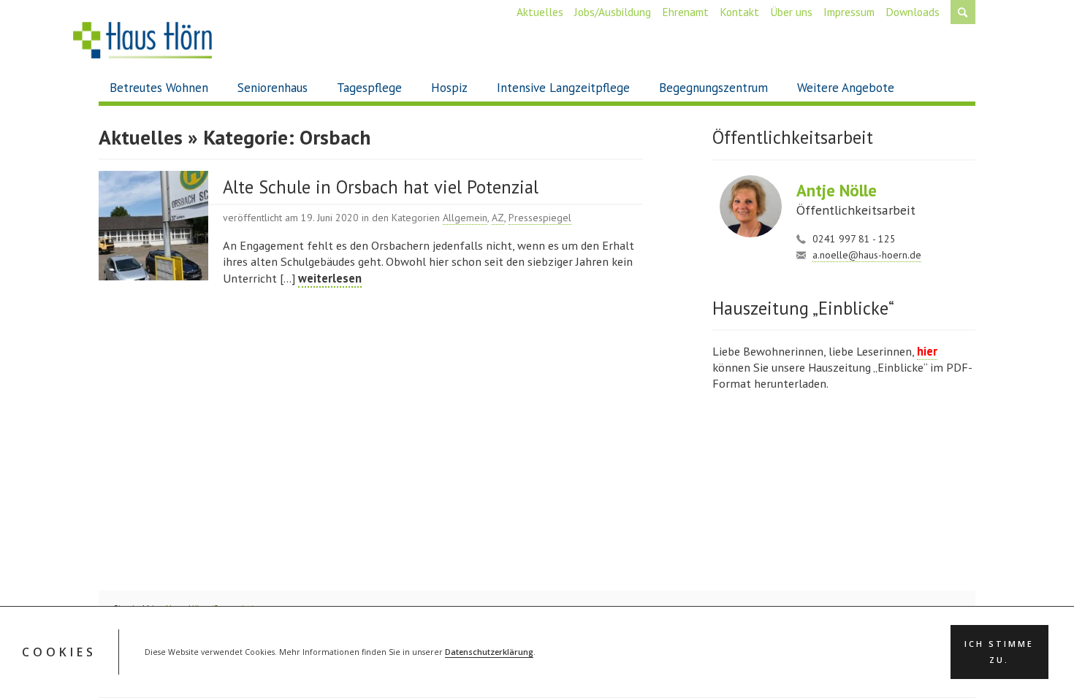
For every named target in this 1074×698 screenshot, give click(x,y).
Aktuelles (540, 11)
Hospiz (449, 88)
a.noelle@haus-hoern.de (866, 254)
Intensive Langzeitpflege (563, 88)
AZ (498, 217)
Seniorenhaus (272, 88)
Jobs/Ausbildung (612, 11)
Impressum (849, 11)
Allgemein (465, 217)
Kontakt (739, 11)
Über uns (791, 11)
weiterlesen (330, 278)
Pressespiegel (540, 217)
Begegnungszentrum (713, 88)
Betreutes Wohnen (159, 88)
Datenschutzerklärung (489, 653)
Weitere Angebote (845, 88)
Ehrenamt (685, 11)
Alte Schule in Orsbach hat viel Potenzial (380, 187)
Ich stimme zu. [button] (999, 653)
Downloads (913, 11)
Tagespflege (369, 88)
